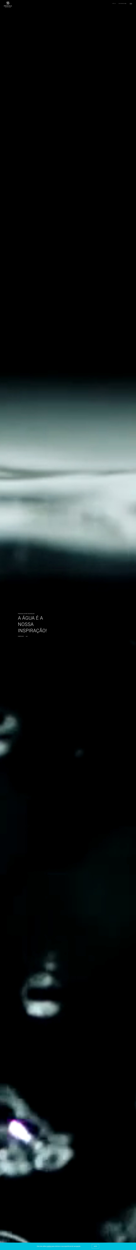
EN (114, 3)
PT (113, 3)
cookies (49, 1246)
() (122, 3)
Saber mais (21, 636)
